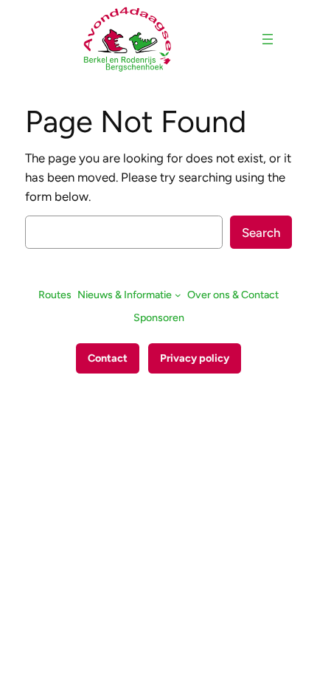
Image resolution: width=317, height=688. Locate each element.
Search (261, 232)
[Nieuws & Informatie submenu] (178, 295)
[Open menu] (267, 39)
